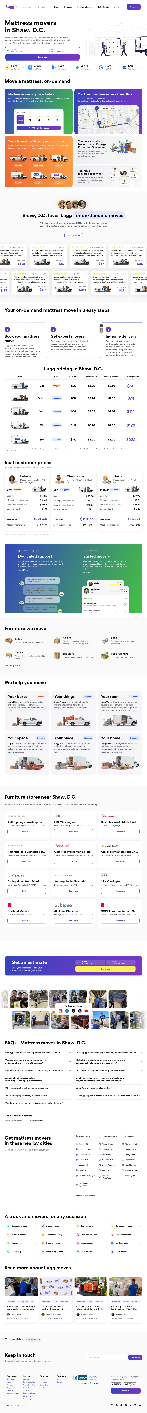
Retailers (68, 7)
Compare (9, 1385)
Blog (8, 1388)
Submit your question (13, 1121)
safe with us (90, 156)
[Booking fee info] (19, 509)
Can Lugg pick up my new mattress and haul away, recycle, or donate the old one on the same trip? (100, 1079)
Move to (51, 49)
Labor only (27, 1399)
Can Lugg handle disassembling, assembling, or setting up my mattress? (23, 1079)
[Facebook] (67, 1011)
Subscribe (135, 1357)
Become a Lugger (12, 1394)
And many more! (12, 665)
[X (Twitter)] (80, 1011)
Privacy (17, 1405)
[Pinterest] (126, 1405)
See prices (42, 57)
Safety (42, 1388)
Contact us (44, 1385)
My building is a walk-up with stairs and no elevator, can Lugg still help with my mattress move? (100, 1061)
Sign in (119, 7)
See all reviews (73, 235)
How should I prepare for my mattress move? (26, 1095)
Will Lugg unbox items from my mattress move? (27, 1088)
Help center (44, 1379)
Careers (59, 1382)
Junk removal (28, 1396)
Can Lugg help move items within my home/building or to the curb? (108, 1095)
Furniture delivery (29, 1382)
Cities (56, 7)
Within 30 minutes (40, 127)
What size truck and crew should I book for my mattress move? (34, 1070)
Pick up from (14, 49)
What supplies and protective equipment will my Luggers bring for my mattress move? (26, 1061)
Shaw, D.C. (16, 1339)
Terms (24, 1405)
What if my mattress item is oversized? (94, 1088)
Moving (26, 1379)
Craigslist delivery (29, 1385)
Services (41, 7)
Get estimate (103, 7)
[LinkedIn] (135, 1405)
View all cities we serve (85, 1195)
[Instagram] (60, 1011)
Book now (134, 7)
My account (44, 1382)
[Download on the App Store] (116, 1384)
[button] (39, 256)
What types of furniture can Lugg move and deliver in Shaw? (33, 1052)
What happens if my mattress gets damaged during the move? (34, 1103)
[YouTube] (86, 1011)
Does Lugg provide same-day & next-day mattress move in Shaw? (106, 1052)
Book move (26, 831)
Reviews (60, 1379)
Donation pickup (29, 1393)
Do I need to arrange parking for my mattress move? (100, 1070)
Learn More (23, 570)
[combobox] (23, 50)
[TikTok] (73, 1011)
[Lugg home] (10, 7)
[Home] (6, 1339)
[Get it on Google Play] (130, 1384)
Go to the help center (34, 1121)
